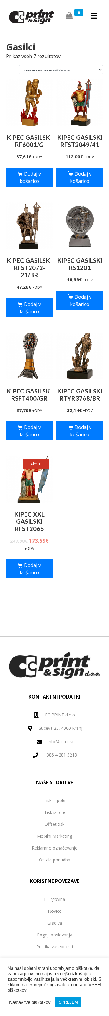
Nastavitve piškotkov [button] (30, 1002)
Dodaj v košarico (30, 177)
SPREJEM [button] (68, 1002)
